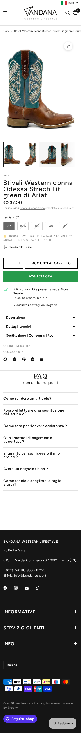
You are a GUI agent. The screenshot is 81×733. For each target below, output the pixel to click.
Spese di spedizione (32, 208)
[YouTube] (30, 589)
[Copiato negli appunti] (42, 359)
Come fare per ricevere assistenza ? (35, 426)
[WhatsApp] (33, 359)
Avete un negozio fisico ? (25, 468)
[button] (18, 246)
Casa (6, 31)
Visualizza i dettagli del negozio (36, 305)
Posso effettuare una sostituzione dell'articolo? (33, 412)
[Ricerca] (67, 12)
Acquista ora (40, 276)
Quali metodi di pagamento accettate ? (27, 439)
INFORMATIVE (19, 612)
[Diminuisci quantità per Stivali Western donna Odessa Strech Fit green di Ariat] (7, 263)
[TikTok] (41, 588)
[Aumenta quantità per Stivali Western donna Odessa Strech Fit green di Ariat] (19, 263)
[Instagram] (19, 588)
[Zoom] (68, 46)
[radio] (9, 226)
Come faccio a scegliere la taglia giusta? (32, 482)
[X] (15, 359)
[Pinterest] (25, 359)
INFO (9, 644)
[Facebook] (6, 359)
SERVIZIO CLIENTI (23, 628)
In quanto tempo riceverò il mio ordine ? (31, 455)
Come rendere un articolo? (27, 398)
